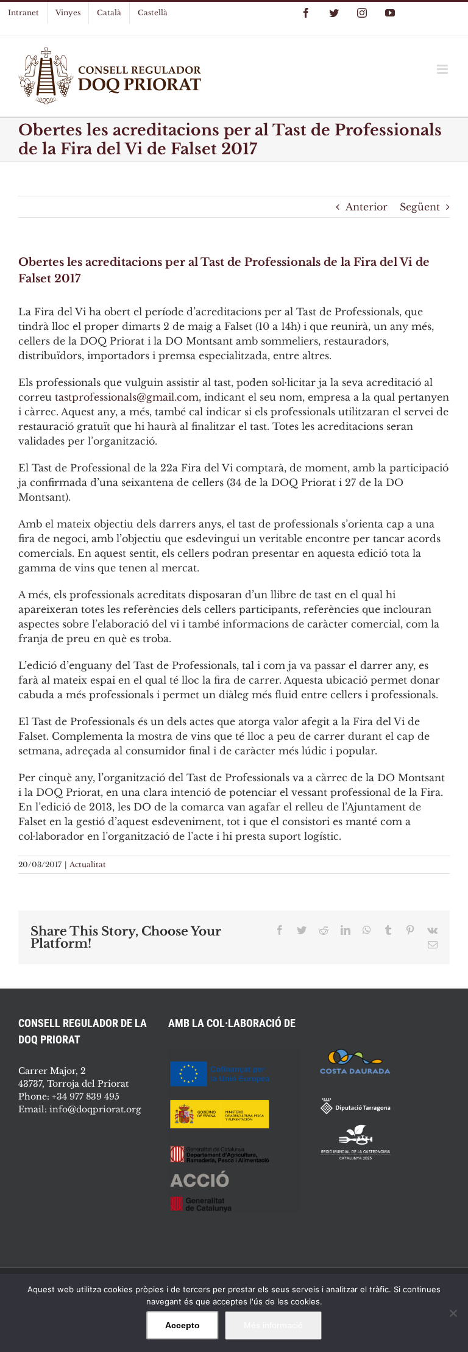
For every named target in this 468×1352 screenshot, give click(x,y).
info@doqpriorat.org (95, 1109)
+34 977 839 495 (85, 1096)
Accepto (182, 1325)
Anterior (367, 207)
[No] (453, 1313)
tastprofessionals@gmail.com (127, 397)
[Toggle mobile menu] (443, 69)
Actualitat (87, 864)
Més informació (273, 1325)
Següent (420, 207)
